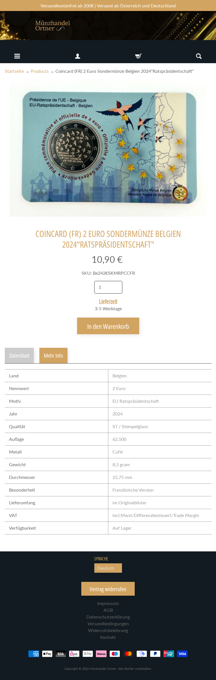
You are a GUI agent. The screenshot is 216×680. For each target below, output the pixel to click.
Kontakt (108, 637)
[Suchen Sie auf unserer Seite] (199, 56)
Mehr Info (53, 355)
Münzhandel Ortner (103, 668)
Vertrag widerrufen (108, 589)
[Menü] (17, 56)
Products (40, 71)
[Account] (78, 56)
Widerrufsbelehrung (108, 630)
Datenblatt (19, 355)
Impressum (108, 603)
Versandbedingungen (108, 623)
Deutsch (105, 568)
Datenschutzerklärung (108, 616)
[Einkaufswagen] (138, 56)
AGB (108, 610)
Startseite (14, 71)
